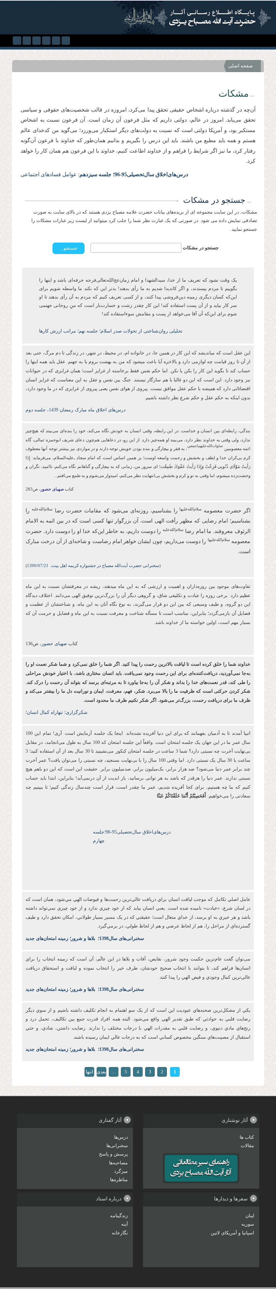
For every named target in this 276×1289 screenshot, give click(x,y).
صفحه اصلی (240, 65)
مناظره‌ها (119, 1179)
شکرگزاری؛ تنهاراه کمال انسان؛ (57, 712)
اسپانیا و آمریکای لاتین (232, 1232)
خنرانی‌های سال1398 (119, 938)
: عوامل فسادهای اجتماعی (104, 174)
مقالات (247, 1145)
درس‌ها (121, 1137)
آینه (124, 1224)
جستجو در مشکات (201, 247)
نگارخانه (120, 1232)
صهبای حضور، (52, 643)
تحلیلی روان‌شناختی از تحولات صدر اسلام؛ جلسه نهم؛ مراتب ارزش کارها (110, 331)
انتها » (89, 1073)
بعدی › (101, 1073)
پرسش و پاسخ (113, 1154)
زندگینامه (119, 1215)
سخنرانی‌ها (117, 1145)
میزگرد (121, 1171)
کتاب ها (247, 1137)
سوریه (247, 1224)
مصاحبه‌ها (118, 1162)
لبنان (249, 1215)
